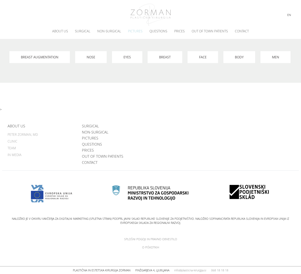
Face (203, 57)
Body (239, 57)
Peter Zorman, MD (23, 134)
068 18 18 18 (219, 270)
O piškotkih (150, 247)
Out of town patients (210, 31)
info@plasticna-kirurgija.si (190, 270)
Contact (242, 31)
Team (12, 148)
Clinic (12, 141)
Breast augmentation (39, 57)
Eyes (127, 57)
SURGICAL (82, 31)
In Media (15, 154)
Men (275, 57)
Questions (158, 31)
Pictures (135, 31)
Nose (91, 57)
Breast (165, 57)
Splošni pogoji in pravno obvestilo (150, 239)
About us (60, 31)
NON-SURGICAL (109, 31)
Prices (179, 31)
